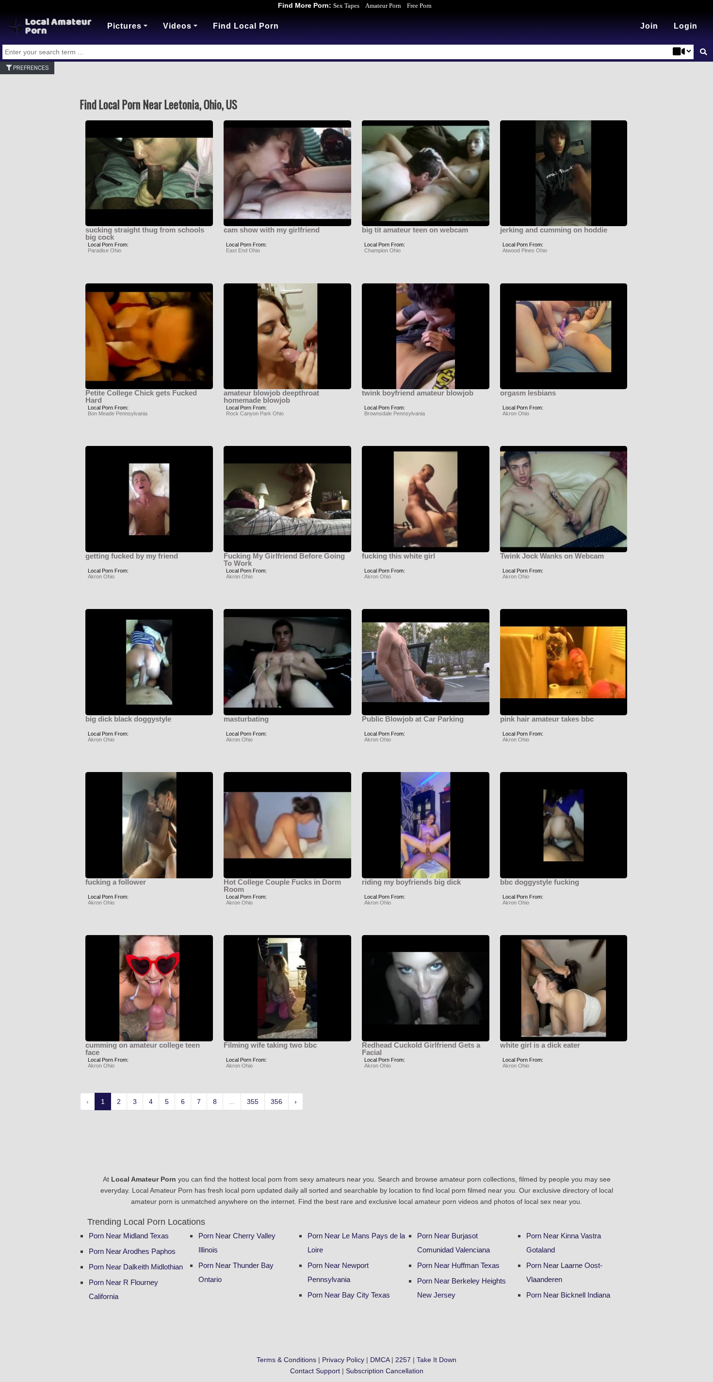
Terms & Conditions (286, 1360)
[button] (685, 26)
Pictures (124, 26)
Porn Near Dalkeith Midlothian (136, 1267)
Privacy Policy (343, 1360)
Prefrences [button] (30, 68)
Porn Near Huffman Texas (458, 1265)
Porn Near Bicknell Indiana (568, 1295)
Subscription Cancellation (384, 1371)
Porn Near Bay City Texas (349, 1295)
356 (276, 1101)
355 (253, 1101)
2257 (403, 1360)
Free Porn (419, 5)
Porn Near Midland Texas (129, 1236)
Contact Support (315, 1371)
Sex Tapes (346, 5)
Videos (177, 26)
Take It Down (436, 1360)
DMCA (379, 1360)
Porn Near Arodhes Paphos (132, 1251)
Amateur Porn (383, 5)
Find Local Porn (246, 26)
